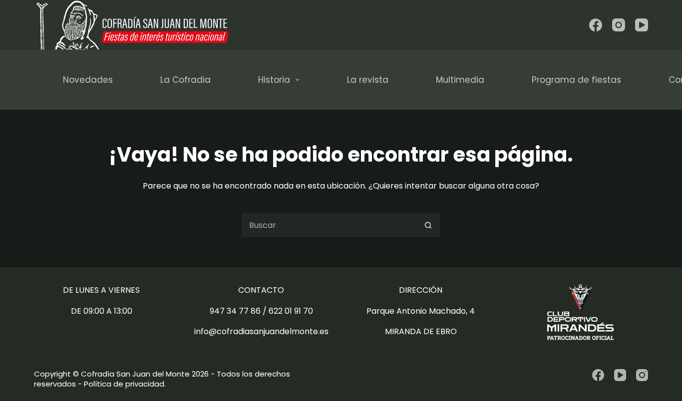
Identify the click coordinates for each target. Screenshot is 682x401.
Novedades (88, 80)
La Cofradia (185, 80)
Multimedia (460, 80)
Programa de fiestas (576, 80)
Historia (274, 80)
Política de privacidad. (125, 384)
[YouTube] (641, 24)
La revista (367, 80)
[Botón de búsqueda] (428, 224)
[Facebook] (595, 24)
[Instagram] (618, 24)
